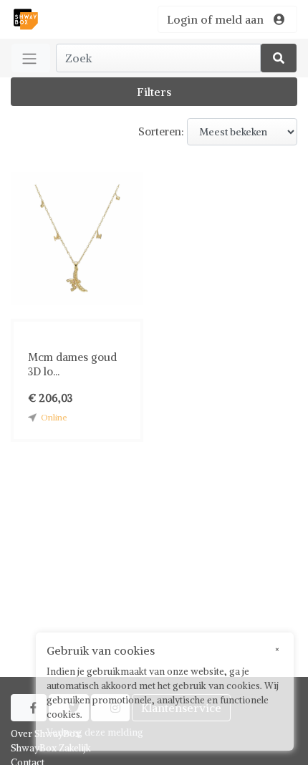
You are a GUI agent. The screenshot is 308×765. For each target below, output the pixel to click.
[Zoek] (279, 58)
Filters (154, 92)
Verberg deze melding (95, 732)
